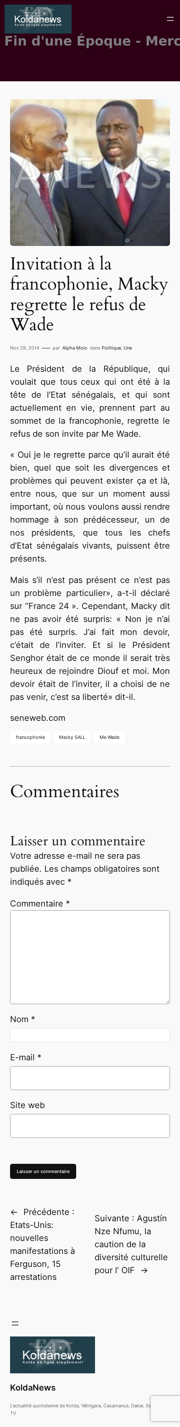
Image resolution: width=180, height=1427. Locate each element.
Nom (22, 1019)
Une (127, 348)
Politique (111, 348)
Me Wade (109, 737)
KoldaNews (33, 1388)
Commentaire (40, 904)
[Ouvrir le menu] (170, 19)
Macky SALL (72, 737)
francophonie (30, 737)
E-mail (25, 1057)
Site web (27, 1105)
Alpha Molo (74, 348)
